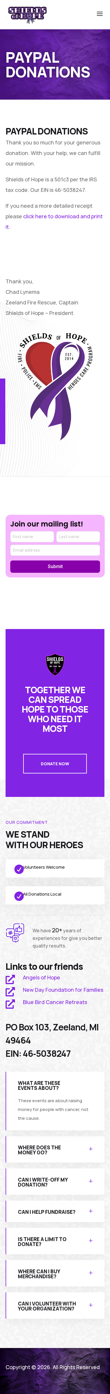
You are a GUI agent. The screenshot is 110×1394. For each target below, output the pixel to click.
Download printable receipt (48, 255)
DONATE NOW (55, 763)
